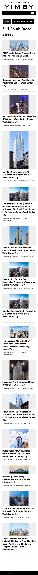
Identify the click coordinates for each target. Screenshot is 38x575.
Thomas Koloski (27, 59)
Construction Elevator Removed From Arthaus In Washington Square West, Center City (19, 250)
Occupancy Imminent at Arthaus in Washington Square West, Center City (18, 83)
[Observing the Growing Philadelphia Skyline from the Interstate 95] (19, 473)
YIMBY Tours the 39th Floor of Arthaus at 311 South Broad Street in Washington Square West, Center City (18, 415)
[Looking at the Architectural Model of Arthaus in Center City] (19, 378)
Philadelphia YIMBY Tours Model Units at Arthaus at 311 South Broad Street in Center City (17, 453)
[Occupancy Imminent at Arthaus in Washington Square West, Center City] (19, 76)
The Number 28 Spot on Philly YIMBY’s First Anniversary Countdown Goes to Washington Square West (17, 345)
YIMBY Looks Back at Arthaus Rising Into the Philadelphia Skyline (18, 54)
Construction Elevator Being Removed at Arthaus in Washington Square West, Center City (18, 282)
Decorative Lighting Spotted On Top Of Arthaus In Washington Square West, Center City (19, 119)
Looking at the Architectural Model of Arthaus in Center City (18, 383)
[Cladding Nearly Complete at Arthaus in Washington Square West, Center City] (19, 168)
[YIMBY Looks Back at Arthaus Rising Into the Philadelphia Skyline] (19, 49)
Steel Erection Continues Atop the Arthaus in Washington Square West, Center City (18, 511)
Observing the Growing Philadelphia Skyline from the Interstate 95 (16, 479)
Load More (19, 561)
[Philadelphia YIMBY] (19, 5)
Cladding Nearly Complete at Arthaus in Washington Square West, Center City (16, 174)
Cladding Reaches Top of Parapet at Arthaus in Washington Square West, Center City (19, 314)
